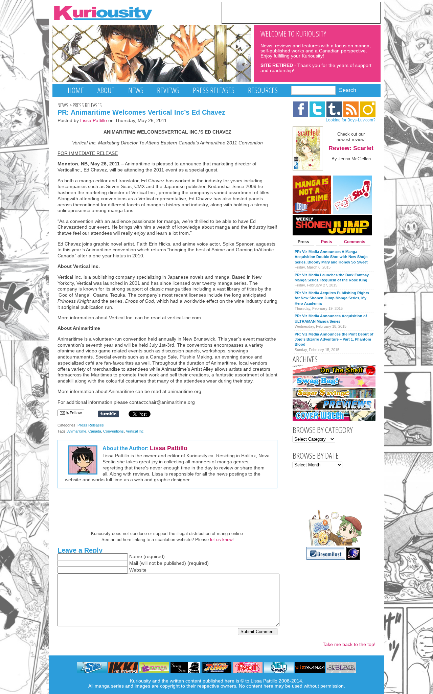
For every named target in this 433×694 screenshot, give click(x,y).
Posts (326, 241)
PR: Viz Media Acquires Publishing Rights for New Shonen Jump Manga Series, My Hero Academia (332, 298)
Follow (75, 413)
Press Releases (213, 90)
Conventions (113, 431)
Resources (263, 90)
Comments (354, 241)
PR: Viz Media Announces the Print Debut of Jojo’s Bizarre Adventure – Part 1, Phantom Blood (334, 339)
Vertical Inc (135, 431)
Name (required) (147, 556)
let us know (221, 539)
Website (137, 570)
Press (303, 241)
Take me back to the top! (349, 644)
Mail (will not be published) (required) (169, 563)
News (135, 90)
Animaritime (76, 431)
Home (76, 90)
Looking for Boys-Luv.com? (350, 120)
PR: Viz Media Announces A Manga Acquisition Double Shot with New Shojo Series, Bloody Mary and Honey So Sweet (331, 257)
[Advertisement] (301, 12)
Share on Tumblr (108, 414)
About (106, 90)
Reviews (168, 90)
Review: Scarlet (350, 148)
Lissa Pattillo (93, 120)
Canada (94, 431)
